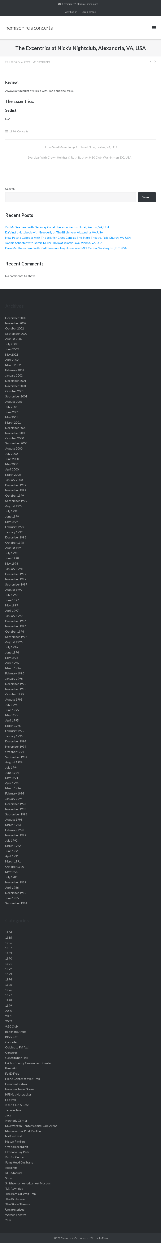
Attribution (71, 11)
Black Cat (11, 1037)
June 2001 (12, 412)
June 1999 (12, 516)
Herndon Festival (16, 1084)
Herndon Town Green (19, 1089)
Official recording (16, 1146)
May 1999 (11, 521)
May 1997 (11, 605)
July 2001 (11, 407)
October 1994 (14, 751)
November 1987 (15, 882)
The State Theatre (17, 1204)
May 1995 (11, 715)
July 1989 (11, 877)
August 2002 (13, 339)
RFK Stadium (13, 1173)
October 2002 (14, 328)
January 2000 (14, 480)
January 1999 (14, 532)
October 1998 (14, 542)
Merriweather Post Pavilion (23, 1131)
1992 (8, 969)
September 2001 (16, 396)
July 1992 (11, 840)
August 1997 (13, 589)
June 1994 (12, 772)
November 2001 (15, 386)
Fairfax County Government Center (28, 1063)
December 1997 (15, 574)
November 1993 (15, 809)
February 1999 (14, 527)
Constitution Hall (16, 1058)
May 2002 (11, 354)
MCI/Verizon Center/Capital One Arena (31, 1126)
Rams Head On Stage (19, 1162)
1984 (8, 932)
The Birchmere (15, 1199)
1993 (8, 974)
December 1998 (15, 537)
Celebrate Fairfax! (17, 1047)
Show (9, 1178)
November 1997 (15, 579)
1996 (12, 131)
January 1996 (14, 678)
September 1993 (16, 814)
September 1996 (16, 636)
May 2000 (11, 464)
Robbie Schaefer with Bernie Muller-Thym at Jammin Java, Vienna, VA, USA (54, 243)
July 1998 (11, 553)
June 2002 (12, 349)
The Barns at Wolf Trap (20, 1194)
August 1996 (13, 642)
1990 (8, 958)
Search (10, 189)
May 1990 (11, 872)
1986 (8, 942)
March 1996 (13, 668)
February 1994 (14, 793)
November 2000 (15, 433)
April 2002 (12, 359)
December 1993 (15, 804)
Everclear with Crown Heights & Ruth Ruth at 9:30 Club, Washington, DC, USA (79, 157)
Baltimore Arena (15, 1031)
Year (8, 1220)
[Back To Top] (150, 1233)
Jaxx (8, 1115)
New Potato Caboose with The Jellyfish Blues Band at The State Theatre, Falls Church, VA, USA (68, 237)
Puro (105, 1238)
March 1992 (13, 845)
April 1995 (12, 720)
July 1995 (11, 704)
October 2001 (14, 391)
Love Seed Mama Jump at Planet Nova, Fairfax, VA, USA (81, 147)
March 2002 (13, 365)
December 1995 (15, 684)
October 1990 (14, 866)
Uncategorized (15, 1209)
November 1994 (15, 746)
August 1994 (13, 762)
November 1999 (15, 490)
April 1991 (12, 856)
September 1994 (16, 757)
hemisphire (43, 61)
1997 (8, 995)
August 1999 (13, 506)
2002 (8, 1021)
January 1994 (14, 798)
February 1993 (14, 830)
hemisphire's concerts (75, 1238)
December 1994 (15, 741)
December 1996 (15, 621)
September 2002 (16, 333)
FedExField (12, 1073)
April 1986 (12, 887)
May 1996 (11, 657)
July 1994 (11, 767)
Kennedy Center (16, 1120)
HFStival (10, 1099)
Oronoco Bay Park (17, 1152)
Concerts (22, 131)
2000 (8, 1010)
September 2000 (16, 443)
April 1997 (12, 610)
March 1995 (13, 725)
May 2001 (11, 417)
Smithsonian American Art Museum (28, 1183)
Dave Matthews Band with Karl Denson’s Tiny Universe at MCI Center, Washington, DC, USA (66, 248)
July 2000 (11, 453)
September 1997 (16, 584)
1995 (8, 984)
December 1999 (15, 485)
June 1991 (12, 851)
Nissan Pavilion (15, 1141)
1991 (8, 963)
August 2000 (13, 448)
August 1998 (13, 548)
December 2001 (15, 380)
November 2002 (15, 323)
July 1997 (11, 595)
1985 (8, 937)
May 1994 (11, 777)
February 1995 (14, 731)
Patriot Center (15, 1157)
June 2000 (12, 459)
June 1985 (12, 898)
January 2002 (14, 375)
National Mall (13, 1136)
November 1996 (15, 626)
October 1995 (14, 694)
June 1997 (12, 600)
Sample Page (89, 11)
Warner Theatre (15, 1214)
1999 (8, 1005)
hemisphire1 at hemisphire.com (80, 3)
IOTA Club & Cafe (17, 1105)
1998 (8, 1000)
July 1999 (11, 511)
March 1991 (13, 861)
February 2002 (14, 370)
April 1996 (12, 663)
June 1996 (12, 652)
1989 (8, 953)
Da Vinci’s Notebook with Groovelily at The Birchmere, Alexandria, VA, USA (54, 232)
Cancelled (11, 1042)
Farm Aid (11, 1068)
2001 (8, 1016)
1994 (8, 979)
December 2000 (15, 427)
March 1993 (13, 825)
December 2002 (15, 318)
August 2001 (13, 401)
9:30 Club (11, 1026)
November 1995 (15, 689)
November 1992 (15, 835)
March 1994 (13, 788)
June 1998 (12, 558)
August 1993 (13, 819)
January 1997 (14, 616)
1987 (8, 948)
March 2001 (13, 422)
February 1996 (14, 673)
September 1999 (16, 500)
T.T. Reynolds (14, 1188)
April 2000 (12, 469)
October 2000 (14, 438)
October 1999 (14, 495)
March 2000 (13, 474)
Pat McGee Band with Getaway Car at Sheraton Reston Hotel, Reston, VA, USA (57, 227)
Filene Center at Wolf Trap (22, 1078)
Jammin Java (13, 1110)
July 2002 (11, 344)
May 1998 (11, 563)
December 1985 (15, 892)
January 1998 (14, 568)
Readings (11, 1167)
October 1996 (14, 631)
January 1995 (14, 736)
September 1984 (16, 903)
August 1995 (13, 699)
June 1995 (12, 710)
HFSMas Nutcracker (18, 1094)
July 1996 (11, 647)
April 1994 (12, 783)
